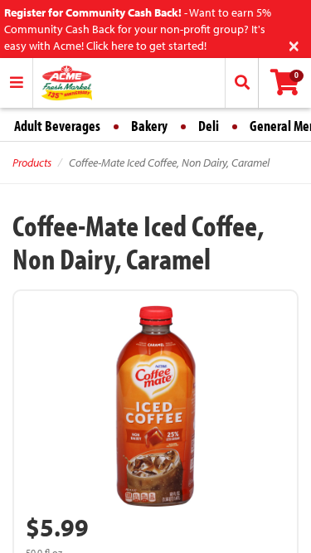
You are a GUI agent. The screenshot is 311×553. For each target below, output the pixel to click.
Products (31, 162)
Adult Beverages (57, 125)
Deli (208, 125)
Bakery (149, 125)
